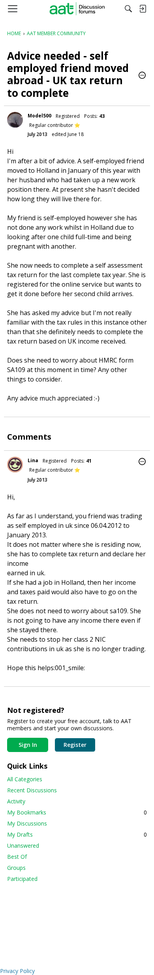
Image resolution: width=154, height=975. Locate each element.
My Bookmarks (77, 812)
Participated (22, 878)
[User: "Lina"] (15, 464)
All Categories (24, 779)
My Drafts (77, 834)
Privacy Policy (17, 971)
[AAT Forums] (77, 8)
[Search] (128, 8)
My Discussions (27, 823)
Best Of (17, 856)
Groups (16, 867)
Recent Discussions (32, 790)
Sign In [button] (28, 744)
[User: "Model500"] (15, 120)
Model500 (39, 115)
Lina (33, 460)
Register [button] (75, 744)
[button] (142, 76)
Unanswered (23, 845)
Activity (16, 801)
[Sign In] (142, 8)
